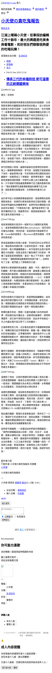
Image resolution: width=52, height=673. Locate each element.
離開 (15, 668)
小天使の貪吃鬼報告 (20, 20)
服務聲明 (29, 635)
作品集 (21, 493)
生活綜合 (23, 56)
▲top (3, 498)
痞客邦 (18, 483)
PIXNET (13, 633)
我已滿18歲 (6, 668)
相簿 (8, 61)
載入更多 (5, 503)
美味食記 (22, 490)
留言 (24, 483)
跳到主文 (5, 28)
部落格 (9, 64)
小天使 (4, 467)
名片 (8, 68)
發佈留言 (5, 520)
